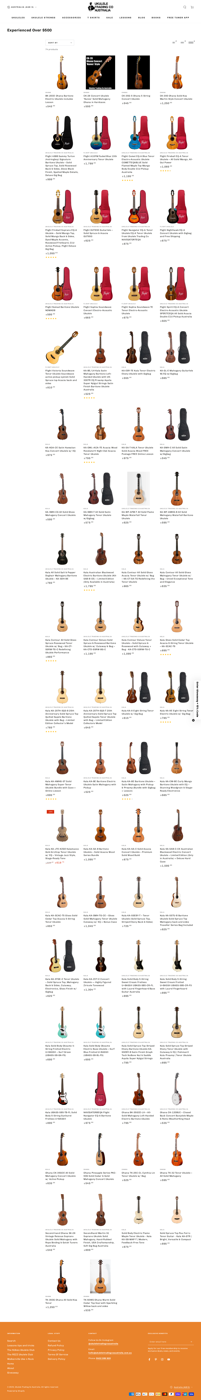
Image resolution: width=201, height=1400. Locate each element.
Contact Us (54, 1340)
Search (11, 1340)
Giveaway (13, 1372)
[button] (185, 7)
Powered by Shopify (16, 1391)
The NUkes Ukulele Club (21, 1350)
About (10, 1368)
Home (10, 1363)
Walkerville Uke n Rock (20, 1359)
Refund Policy (56, 1345)
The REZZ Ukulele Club (20, 1354)
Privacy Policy (56, 1350)
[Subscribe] (192, 1341)
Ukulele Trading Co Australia (27, 1387)
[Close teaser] (193, 720)
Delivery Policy (56, 1359)
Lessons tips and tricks (20, 1345)
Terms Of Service (58, 1354)
